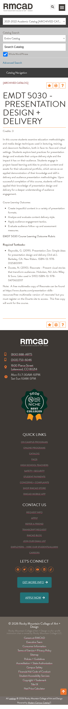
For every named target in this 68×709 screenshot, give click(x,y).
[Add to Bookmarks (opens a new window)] (49, 85)
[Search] (62, 47)
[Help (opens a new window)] (63, 85)
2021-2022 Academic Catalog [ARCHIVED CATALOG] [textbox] (35, 21)
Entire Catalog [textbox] (12, 38)
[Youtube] (37, 569)
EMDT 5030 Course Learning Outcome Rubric (29, 236)
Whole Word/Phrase (18, 54)
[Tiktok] (51, 569)
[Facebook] (18, 569)
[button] (52, 6)
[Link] (18, 7)
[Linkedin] (44, 569)
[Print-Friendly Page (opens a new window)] (56, 85)
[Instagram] (31, 569)
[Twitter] (24, 569)
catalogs (12, 698)
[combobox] (34, 21)
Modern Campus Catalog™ (39, 702)
